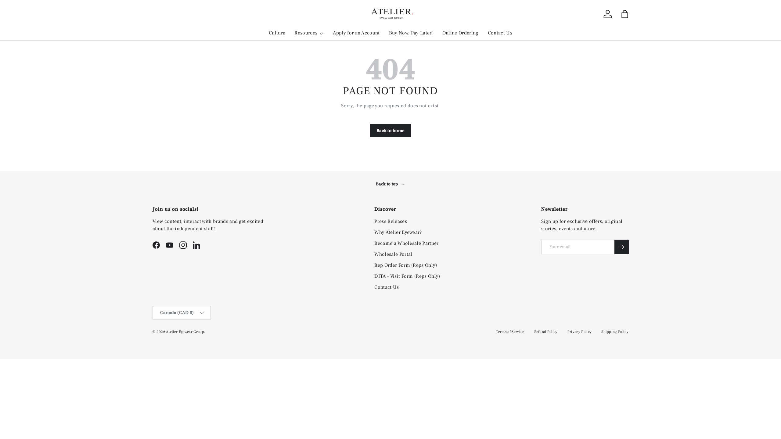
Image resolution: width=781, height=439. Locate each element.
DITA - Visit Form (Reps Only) (407, 276)
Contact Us (500, 33)
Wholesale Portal (393, 254)
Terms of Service (510, 332)
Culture (277, 33)
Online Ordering (460, 33)
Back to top (387, 184)
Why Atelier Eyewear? (398, 232)
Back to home (390, 131)
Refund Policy (546, 332)
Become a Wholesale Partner (406, 243)
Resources (305, 33)
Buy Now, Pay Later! (411, 33)
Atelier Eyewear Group (185, 332)
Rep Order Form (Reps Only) (405, 265)
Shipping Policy (614, 332)
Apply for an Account (356, 33)
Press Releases (390, 221)
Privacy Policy (579, 332)
